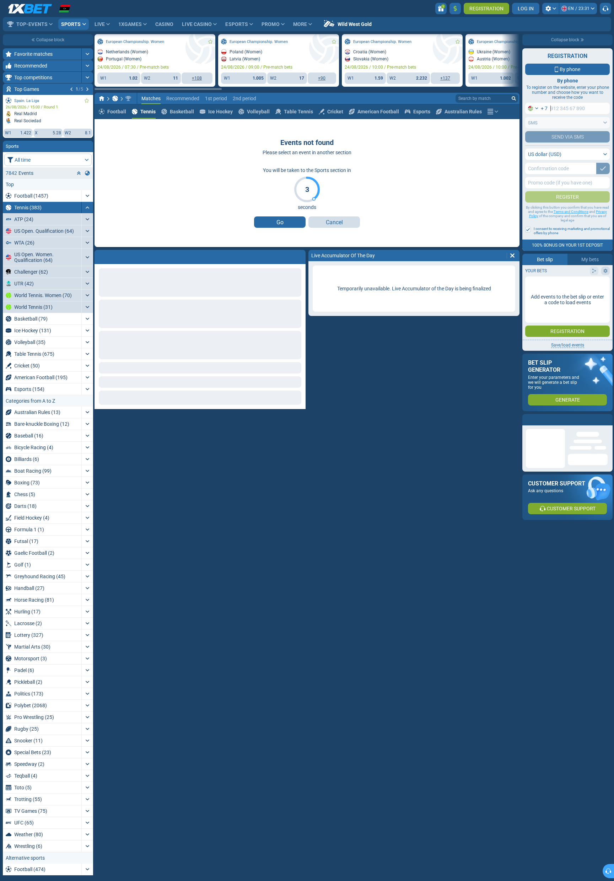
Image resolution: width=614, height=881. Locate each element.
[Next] (87, 89)
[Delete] (298, 255)
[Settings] (550, 8)
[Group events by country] (87, 173)
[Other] (493, 111)
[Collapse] (87, 207)
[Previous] (71, 89)
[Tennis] (115, 98)
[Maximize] (87, 54)
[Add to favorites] (86, 100)
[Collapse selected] (79, 173)
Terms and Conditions (571, 212)
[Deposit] (455, 8)
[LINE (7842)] (101, 98)
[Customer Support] (605, 8)
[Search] (514, 98)
